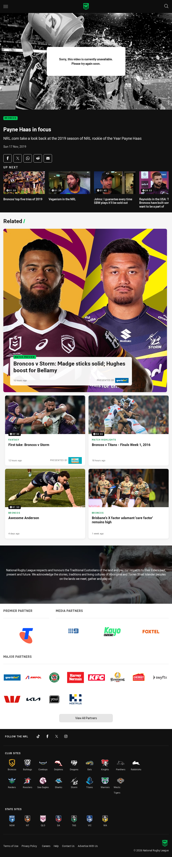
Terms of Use (10, 846)
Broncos (10, 118)
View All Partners (86, 718)
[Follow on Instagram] (66, 736)
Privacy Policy (29, 846)
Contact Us (68, 846)
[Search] (166, 6)
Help (56, 846)
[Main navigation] (5, 6)
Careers (46, 846)
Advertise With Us (88, 846)
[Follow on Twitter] (56, 736)
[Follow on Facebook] (47, 736)
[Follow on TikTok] (38, 736)
